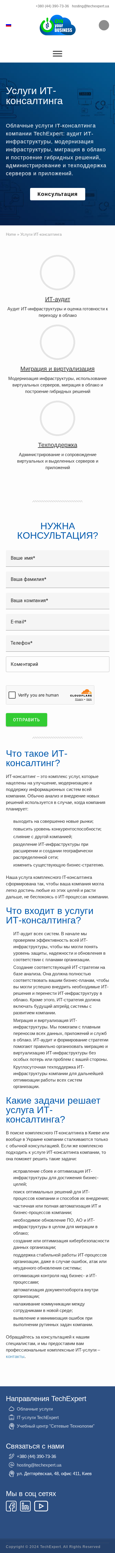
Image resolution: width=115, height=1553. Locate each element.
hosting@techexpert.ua (90, 6)
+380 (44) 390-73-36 (52, 6)
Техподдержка (57, 445)
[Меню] (57, 53)
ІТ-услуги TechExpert (38, 1417)
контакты (15, 1356)
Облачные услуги (35, 1408)
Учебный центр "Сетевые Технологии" (55, 1426)
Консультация (57, 194)
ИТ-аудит (57, 299)
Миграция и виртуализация (57, 369)
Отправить (26, 719)
